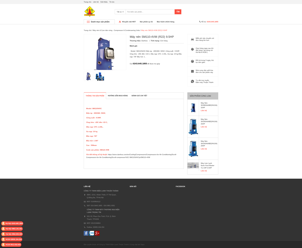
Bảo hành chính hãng (165, 22)
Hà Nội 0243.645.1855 (14, 223)
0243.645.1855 (140, 63)
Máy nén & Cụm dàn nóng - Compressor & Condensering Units (116, 30)
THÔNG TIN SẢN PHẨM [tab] (95, 96)
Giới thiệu (104, 2)
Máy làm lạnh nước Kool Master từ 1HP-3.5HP (207, 165)
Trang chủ (87, 2)
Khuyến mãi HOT (129, 22)
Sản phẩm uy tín (146, 22)
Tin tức (111, 2)
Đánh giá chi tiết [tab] (139, 96)
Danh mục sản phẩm (100, 22)
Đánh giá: (134, 46)
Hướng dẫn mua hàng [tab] (118, 96)
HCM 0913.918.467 (13, 245)
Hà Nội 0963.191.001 (14, 229)
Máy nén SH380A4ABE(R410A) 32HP (208, 105)
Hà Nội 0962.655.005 (14, 234)
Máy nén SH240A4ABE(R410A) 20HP (208, 143)
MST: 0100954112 (93, 201)
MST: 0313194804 (94, 223)
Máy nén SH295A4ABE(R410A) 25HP (208, 121)
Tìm (178, 12)
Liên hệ (96, 2)
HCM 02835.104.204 (14, 239)
